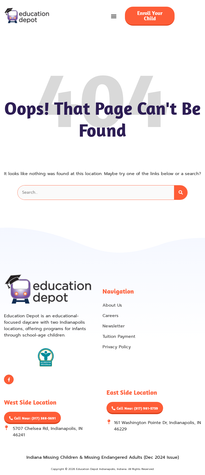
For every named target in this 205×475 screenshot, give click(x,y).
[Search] (180, 192)
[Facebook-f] (9, 379)
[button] (113, 16)
